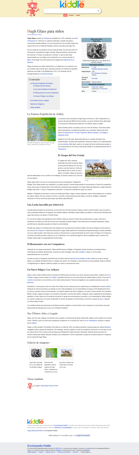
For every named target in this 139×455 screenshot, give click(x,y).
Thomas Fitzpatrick (80, 132)
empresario (104, 88)
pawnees (30, 282)
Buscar (98, 11)
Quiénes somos (50, 452)
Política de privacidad (63, 452)
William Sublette (93, 132)
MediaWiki (86, 450)
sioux (101, 299)
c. (92, 67)
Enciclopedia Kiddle (60, 425)
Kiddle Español (31, 452)
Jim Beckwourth (68, 132)
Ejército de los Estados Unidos (80, 258)
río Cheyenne (40, 230)
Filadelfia (94, 69)
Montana (30, 62)
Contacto (75, 452)
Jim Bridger (103, 132)
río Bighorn (82, 252)
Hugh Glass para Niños (35, 430)
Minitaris (108, 327)
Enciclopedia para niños (35, 34)
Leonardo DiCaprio (46, 74)
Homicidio (95, 78)
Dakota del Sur (68, 60)
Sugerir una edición (83, 435)
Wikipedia (59, 450)
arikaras (66, 144)
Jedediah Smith (63, 135)
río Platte (53, 277)
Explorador (95, 87)
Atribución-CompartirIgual (63, 427)
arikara (108, 286)
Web (65, 15)
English (78, 15)
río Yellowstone (92, 320)
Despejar (94, 10)
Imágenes (71, 15)
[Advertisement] (69, 22)
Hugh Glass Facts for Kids (49, 386)
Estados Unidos (102, 69)
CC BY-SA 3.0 (58, 448)
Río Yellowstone (96, 73)
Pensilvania (48, 38)
